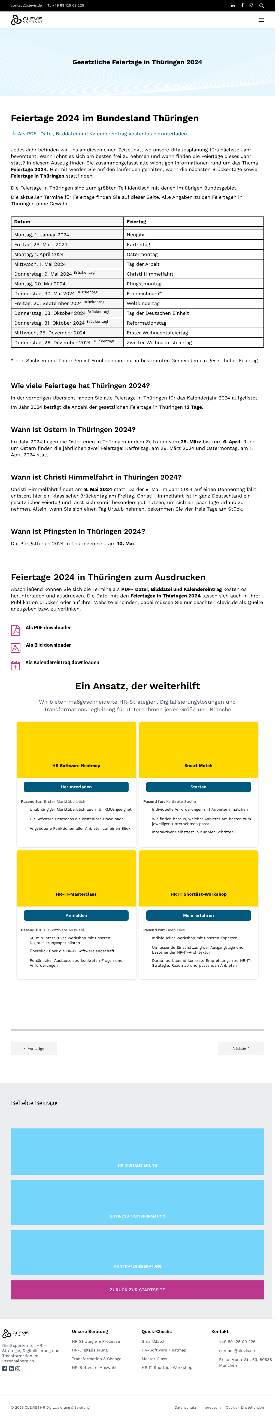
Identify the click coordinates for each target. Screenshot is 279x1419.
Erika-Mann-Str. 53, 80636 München (245, 1362)
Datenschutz (185, 1407)
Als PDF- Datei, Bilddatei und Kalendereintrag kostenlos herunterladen (101, 133)
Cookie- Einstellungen (245, 1407)
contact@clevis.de (26, 5)
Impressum (211, 1407)
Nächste (239, 1048)
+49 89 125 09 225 (237, 1341)
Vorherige (36, 1048)
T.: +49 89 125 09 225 (65, 5)
